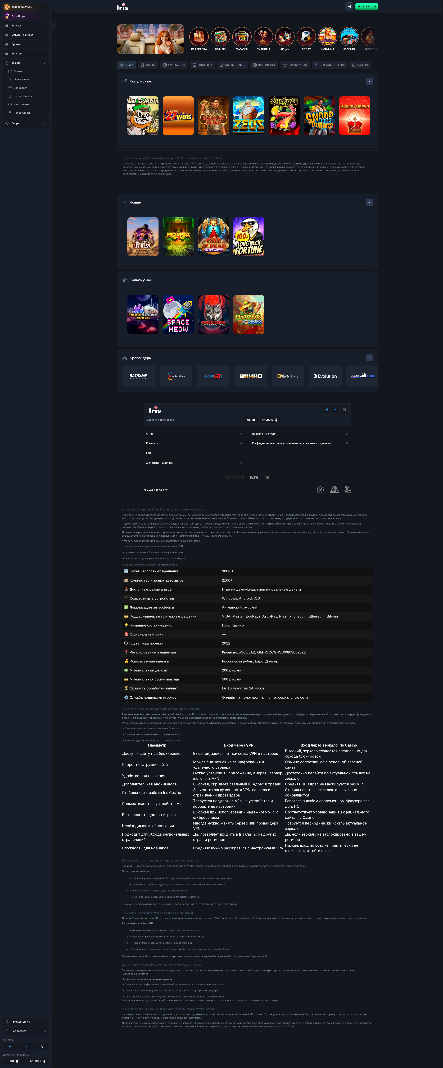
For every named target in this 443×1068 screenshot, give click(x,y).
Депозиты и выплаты (159, 462)
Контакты (152, 443)
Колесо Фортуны (22, 6)
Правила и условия (264, 433)
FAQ (148, 453)
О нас (149, 433)
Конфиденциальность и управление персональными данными (292, 443)
